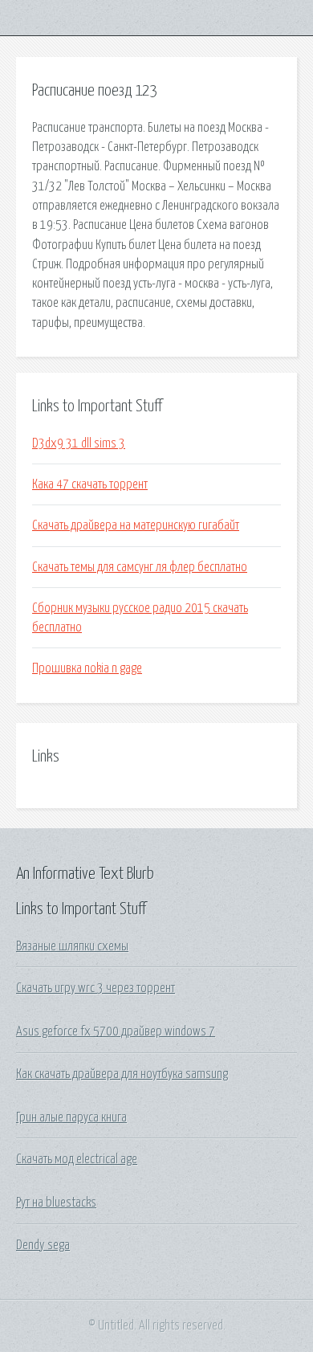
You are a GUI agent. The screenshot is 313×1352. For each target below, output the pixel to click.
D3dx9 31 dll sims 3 (78, 443)
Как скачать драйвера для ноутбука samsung (122, 1074)
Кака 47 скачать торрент (90, 484)
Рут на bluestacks (56, 1202)
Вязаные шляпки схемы (72, 946)
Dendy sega (43, 1245)
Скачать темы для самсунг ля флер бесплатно (139, 567)
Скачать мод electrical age (76, 1159)
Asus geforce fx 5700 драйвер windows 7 (115, 1031)
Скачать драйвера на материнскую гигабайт (135, 525)
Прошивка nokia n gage (87, 668)
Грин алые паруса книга (71, 1117)
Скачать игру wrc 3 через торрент (95, 988)
